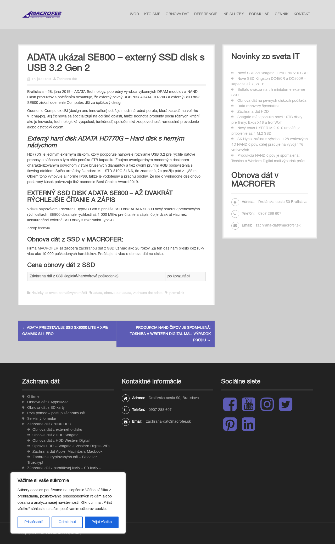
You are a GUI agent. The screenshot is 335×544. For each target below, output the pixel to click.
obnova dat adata (117, 293)
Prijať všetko (102, 522)
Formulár (259, 14)
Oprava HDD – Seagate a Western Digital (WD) (71, 446)
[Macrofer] (42, 14)
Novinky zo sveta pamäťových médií (59, 293)
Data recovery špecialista (258, 106)
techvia (44, 228)
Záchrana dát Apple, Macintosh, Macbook (67, 452)
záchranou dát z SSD (96, 249)
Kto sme (152, 14)
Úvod (134, 14)
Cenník (281, 14)
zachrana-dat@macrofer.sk (278, 226)
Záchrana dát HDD (253, 112)
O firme (33, 397)
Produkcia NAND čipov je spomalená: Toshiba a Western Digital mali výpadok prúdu (170, 334)
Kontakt (302, 14)
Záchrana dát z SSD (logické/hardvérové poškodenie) (74, 276)
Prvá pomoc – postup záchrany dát (56, 413)
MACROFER (48, 249)
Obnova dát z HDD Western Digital (61, 441)
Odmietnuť (67, 522)
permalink (176, 293)
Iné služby (233, 14)
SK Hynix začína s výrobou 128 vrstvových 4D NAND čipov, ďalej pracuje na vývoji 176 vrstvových (269, 145)
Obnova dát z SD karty (46, 408)
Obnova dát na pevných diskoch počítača (271, 101)
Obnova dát (177, 14)
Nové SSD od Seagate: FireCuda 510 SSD (272, 73)
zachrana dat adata (148, 293)
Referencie (205, 14)
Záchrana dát (67, 79)
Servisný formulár (41, 419)
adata (97, 293)
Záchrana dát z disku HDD (49, 424)
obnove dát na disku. (146, 254)
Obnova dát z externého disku (57, 430)
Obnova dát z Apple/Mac (48, 402)
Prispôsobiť (33, 522)
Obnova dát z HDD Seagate (55, 435)
